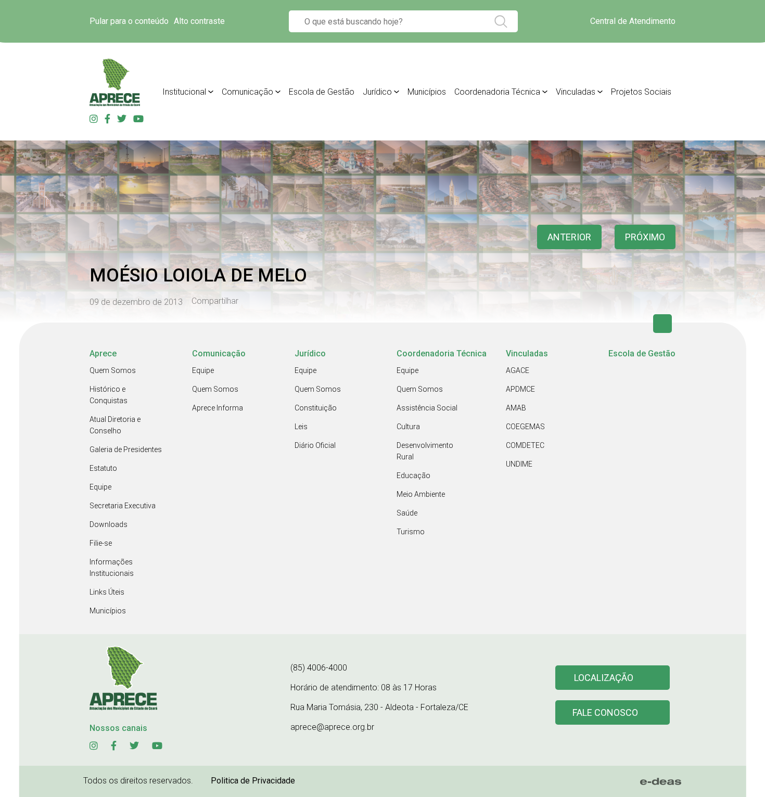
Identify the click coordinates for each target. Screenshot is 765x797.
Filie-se (101, 543)
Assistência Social (427, 408)
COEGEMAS (525, 426)
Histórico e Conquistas (109, 395)
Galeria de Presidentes (126, 449)
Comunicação (247, 92)
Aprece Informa (217, 408)
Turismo (411, 532)
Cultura (408, 426)
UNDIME (519, 464)
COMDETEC (525, 445)
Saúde (407, 513)
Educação (413, 475)
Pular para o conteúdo (129, 21)
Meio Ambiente (421, 494)
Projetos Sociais (641, 92)
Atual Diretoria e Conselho (115, 425)
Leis (301, 426)
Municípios (426, 92)
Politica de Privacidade (253, 781)
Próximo (645, 237)
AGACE (517, 370)
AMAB (516, 408)
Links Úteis (107, 592)
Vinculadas (575, 92)
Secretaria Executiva (123, 506)
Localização (603, 677)
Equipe (100, 487)
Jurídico (377, 92)
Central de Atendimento (632, 21)
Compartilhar (215, 301)
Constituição (316, 408)
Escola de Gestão (321, 92)
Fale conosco (605, 712)
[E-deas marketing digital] (661, 781)
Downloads (109, 524)
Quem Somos (113, 370)
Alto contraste (199, 21)
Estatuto (103, 468)
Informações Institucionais (112, 567)
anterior (569, 237)
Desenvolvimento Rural (425, 451)
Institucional (184, 92)
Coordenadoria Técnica (497, 92)
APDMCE (520, 389)
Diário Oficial (315, 445)
